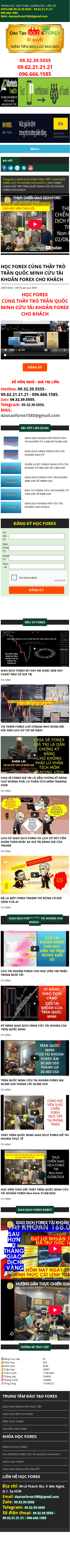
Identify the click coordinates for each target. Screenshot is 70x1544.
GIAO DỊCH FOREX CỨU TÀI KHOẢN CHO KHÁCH (34, 181)
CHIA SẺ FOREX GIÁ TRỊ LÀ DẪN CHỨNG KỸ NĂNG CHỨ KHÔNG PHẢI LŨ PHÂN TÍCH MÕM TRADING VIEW (34, 781)
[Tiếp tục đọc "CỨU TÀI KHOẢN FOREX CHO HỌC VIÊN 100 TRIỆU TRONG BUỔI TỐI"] (35, 966)
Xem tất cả (35, 622)
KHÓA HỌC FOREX (13, 1461)
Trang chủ (8, 179)
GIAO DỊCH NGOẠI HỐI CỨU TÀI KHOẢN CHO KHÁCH (44, 505)
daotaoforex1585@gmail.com (30, 415)
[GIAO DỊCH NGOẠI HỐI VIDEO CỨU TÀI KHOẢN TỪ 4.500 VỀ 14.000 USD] (11, 447)
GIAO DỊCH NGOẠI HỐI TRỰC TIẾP (22, 1406)
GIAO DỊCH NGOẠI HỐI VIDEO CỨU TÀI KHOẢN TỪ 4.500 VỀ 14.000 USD (46, 439)
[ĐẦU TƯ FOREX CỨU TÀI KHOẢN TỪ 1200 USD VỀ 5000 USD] (11, 499)
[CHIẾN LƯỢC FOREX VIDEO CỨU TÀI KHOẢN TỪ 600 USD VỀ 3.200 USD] (11, 473)
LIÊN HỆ (51, 5)
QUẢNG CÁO (37, 5)
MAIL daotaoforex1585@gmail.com (24, 16)
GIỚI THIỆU (22, 5)
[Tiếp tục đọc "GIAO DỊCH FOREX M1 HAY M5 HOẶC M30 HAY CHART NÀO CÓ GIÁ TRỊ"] (35, 665)
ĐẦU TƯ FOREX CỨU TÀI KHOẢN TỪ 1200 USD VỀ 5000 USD (47, 492)
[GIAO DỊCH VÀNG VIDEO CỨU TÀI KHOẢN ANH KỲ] (11, 460)
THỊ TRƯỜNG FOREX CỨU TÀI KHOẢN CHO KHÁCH (32, 1454)
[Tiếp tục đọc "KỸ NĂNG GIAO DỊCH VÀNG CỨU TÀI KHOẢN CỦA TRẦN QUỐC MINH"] (35, 1021)
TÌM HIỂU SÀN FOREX (15, 1429)
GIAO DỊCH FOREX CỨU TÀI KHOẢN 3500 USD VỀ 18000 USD (46, 479)
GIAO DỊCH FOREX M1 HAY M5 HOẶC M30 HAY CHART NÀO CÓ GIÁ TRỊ (32, 672)
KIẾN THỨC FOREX (13, 1421)
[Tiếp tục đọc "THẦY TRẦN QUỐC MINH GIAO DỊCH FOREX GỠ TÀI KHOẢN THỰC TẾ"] (35, 1130)
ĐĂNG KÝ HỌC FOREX (15, 1447)
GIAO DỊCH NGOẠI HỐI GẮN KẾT (21, 1469)
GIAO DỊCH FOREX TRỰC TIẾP (33, 179)
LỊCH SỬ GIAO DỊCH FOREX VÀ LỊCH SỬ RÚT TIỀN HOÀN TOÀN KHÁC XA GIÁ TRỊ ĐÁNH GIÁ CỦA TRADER (33, 841)
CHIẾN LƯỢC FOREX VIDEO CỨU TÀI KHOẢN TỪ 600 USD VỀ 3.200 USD (46, 466)
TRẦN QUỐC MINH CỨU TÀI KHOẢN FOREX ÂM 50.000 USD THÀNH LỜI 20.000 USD (32, 1082)
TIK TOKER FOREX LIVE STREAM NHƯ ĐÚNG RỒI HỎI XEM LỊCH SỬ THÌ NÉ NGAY (32, 728)
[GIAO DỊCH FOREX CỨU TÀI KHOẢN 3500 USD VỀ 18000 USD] (11, 486)
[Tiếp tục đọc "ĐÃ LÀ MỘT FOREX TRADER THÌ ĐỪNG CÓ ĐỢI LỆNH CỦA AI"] (35, 893)
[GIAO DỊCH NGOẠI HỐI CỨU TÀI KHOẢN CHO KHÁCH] (11, 512)
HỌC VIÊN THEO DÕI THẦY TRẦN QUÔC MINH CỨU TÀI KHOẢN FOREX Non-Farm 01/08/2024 (35, 1191)
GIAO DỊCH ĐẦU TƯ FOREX (18, 1414)
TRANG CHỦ (8, 5)
